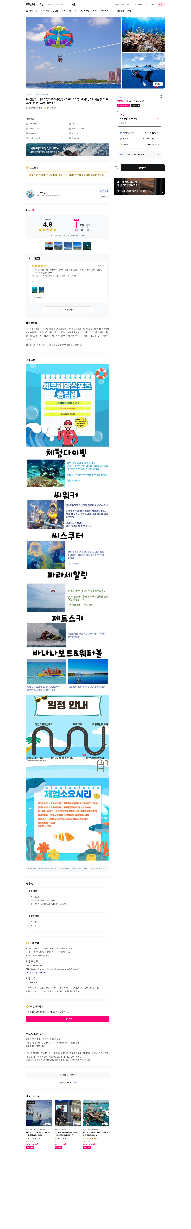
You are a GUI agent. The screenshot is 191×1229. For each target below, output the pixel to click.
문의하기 (104, 197)
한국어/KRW (150, 4)
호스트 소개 (104, 191)
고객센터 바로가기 (69, 1075)
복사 (75, 1082)
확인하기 (69, 1019)
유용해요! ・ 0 (41, 297)
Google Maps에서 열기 (36, 972)
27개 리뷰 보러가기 (67, 310)
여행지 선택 (118, 4)
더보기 (34, 281)
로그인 (161, 4)
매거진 (129, 4)
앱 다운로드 (138, 4)
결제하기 (143, 167)
